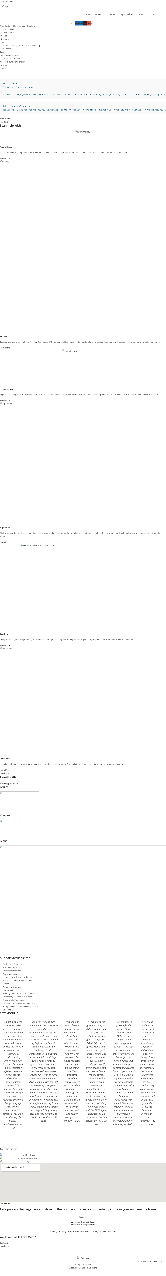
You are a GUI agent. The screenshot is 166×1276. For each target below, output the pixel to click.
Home (87, 14)
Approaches (127, 14)
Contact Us (156, 14)
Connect (3, 42)
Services (99, 14)
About (142, 14)
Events (112, 14)
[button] (99, 14)
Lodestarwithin (6, 1)
